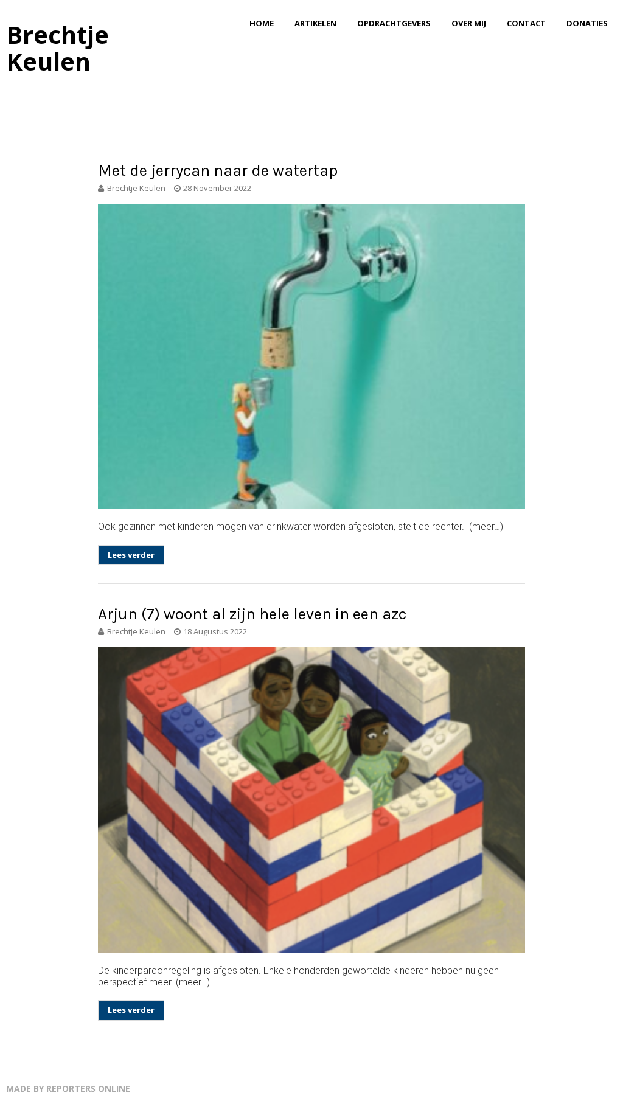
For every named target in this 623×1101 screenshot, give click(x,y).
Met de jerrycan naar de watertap (218, 170)
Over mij (468, 23)
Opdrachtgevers (394, 23)
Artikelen (315, 23)
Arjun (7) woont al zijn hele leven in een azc (252, 614)
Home (261, 23)
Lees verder (131, 554)
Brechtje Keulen (57, 48)
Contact (526, 23)
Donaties (587, 23)
